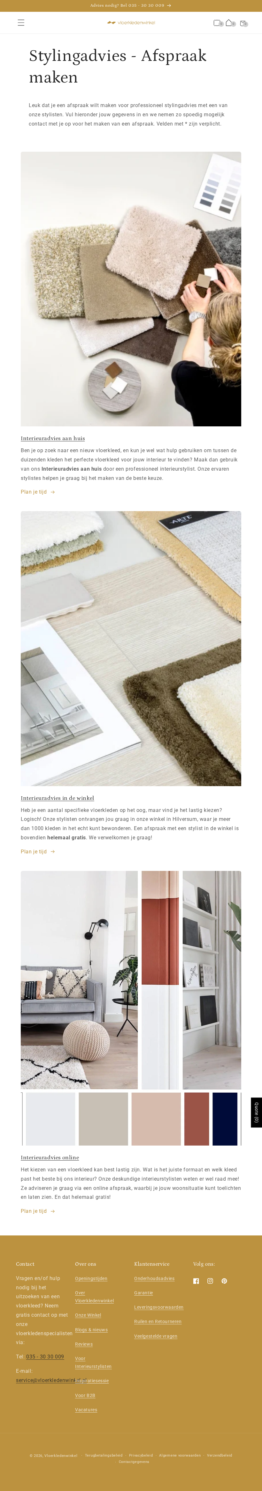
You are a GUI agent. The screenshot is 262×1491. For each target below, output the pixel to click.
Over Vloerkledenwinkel (94, 1296)
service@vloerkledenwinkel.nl (51, 1380)
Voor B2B (85, 1395)
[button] (21, 23)
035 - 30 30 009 (45, 1357)
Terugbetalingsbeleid (104, 1455)
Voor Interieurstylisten (93, 1362)
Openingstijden (91, 1278)
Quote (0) (256, 1112)
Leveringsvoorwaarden (159, 1307)
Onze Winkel (88, 1315)
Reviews (84, 1344)
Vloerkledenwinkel (60, 1456)
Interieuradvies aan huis (53, 438)
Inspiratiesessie (92, 1380)
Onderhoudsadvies (154, 1278)
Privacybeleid (141, 1455)
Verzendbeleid (219, 1455)
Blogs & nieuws (91, 1329)
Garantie (143, 1292)
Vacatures (86, 1409)
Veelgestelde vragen (155, 1336)
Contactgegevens (134, 1462)
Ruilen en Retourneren (158, 1321)
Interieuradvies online (50, 1157)
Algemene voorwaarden (180, 1455)
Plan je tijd (34, 492)
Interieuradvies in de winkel (57, 798)
